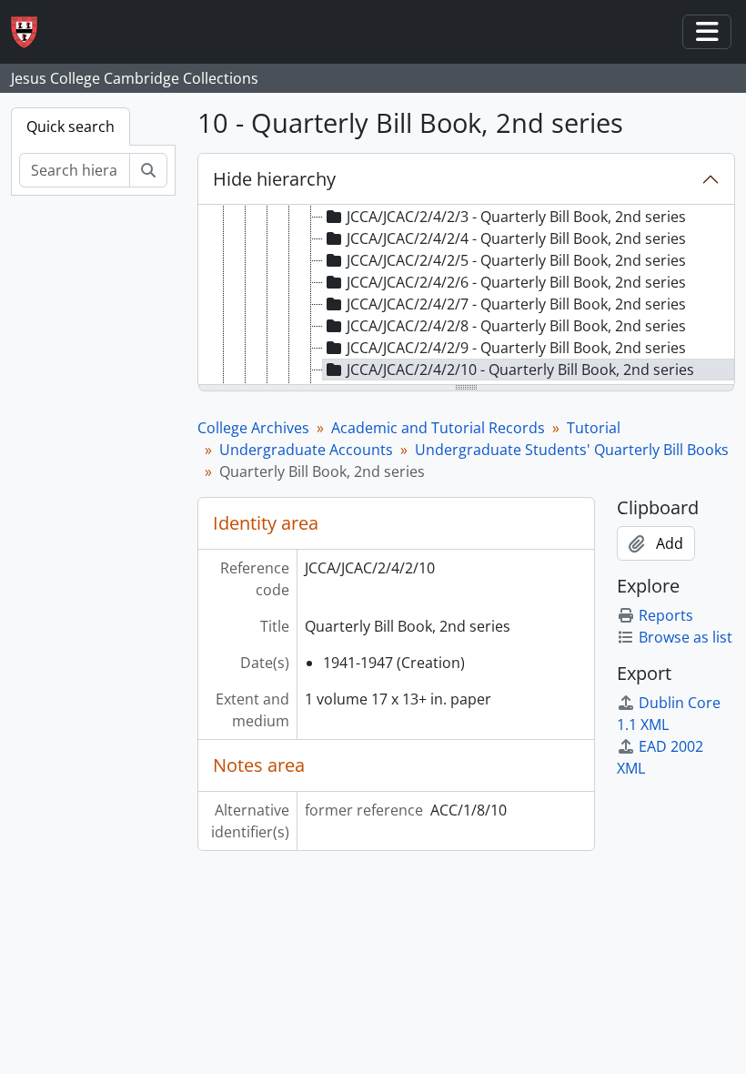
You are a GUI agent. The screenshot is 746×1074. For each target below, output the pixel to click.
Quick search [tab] (70, 127)
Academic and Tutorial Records (438, 428)
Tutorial (593, 428)
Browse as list (685, 637)
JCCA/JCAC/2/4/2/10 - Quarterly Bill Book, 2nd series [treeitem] (520, 370)
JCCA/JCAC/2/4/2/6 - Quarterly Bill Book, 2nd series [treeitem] (516, 282)
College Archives (253, 428)
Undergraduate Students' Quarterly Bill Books (572, 450)
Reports (666, 615)
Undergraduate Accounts (306, 450)
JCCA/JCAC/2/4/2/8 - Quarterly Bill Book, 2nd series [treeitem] (516, 326)
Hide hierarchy (274, 179)
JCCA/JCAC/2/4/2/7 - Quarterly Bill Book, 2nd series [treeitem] (516, 304)
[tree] (466, 296)
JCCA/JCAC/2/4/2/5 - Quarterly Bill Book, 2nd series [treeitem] (516, 260)
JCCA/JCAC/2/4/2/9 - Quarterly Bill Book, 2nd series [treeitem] (516, 348)
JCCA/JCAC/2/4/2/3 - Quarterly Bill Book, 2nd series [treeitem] (516, 217)
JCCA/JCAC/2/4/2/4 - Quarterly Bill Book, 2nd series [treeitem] (516, 238)
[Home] (31, 32)
